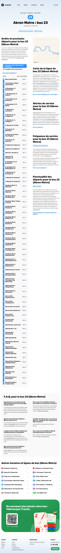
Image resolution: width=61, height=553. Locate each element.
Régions (26, 5)
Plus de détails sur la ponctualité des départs (44, 213)
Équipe (13, 544)
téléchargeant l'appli (43, 411)
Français (55, 5)
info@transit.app (55, 542)
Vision (18, 5)
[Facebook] (55, 544)
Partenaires (34, 5)
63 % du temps (39, 31)
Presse (3, 546)
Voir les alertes (37, 127)
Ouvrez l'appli (39, 83)
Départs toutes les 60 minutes (27, 31)
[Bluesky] (53, 544)
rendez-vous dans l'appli (43, 436)
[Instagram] (51, 544)
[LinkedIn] (57, 544)
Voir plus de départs (9, 73)
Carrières (14, 546)
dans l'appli (12, 424)
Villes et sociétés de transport (37, 542)
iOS (12, 526)
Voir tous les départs (39, 168)
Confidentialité (15, 548)
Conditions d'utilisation (18, 549)
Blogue (42, 5)
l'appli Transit (48, 155)
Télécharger (55, 548)
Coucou (3, 539)
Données (32, 544)
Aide (2, 548)
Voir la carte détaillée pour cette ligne (45, 94)
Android (16, 526)
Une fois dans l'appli (51, 119)
